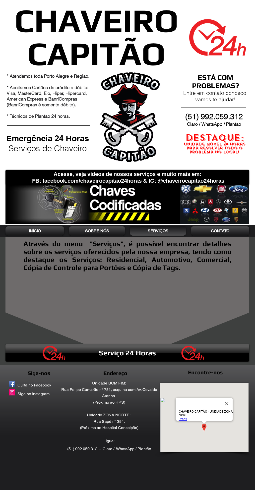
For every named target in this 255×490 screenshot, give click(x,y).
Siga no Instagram (33, 393)
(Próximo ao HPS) (109, 402)
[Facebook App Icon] (12, 384)
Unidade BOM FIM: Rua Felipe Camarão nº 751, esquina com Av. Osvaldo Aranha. (109, 389)
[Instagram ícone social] (12, 392)
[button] (127, 353)
